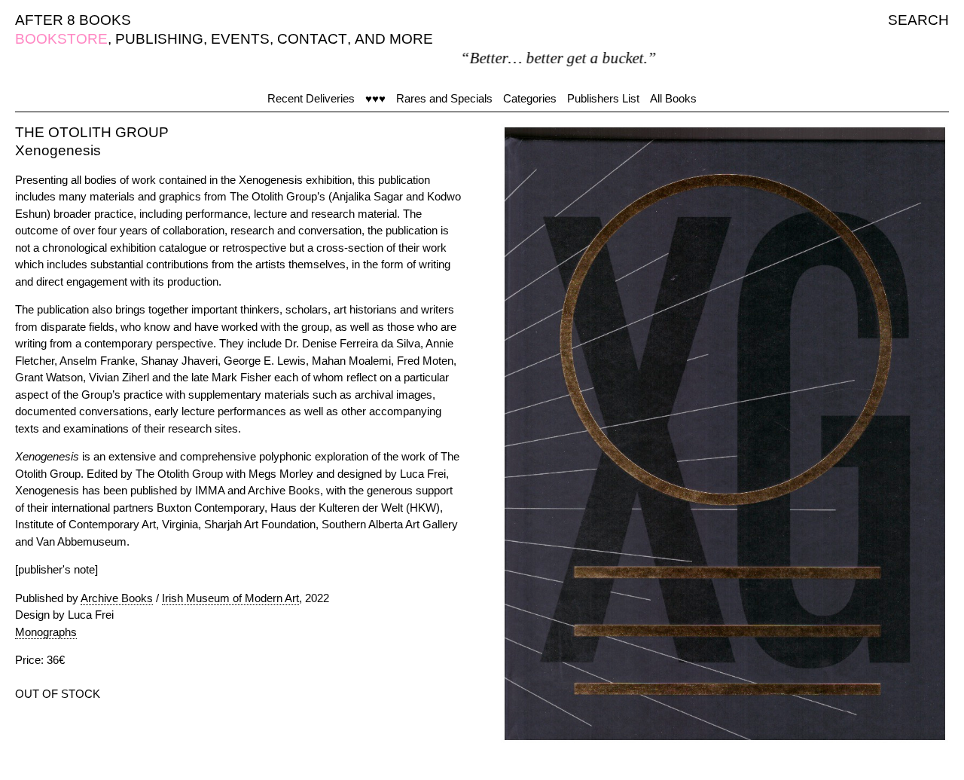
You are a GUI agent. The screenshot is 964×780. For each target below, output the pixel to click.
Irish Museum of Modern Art (230, 598)
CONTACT (312, 39)
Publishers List (603, 98)
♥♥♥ (375, 98)
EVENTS (240, 39)
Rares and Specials (444, 98)
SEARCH (918, 20)
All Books (673, 98)
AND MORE (394, 39)
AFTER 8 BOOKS (73, 20)
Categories (530, 98)
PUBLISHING (159, 39)
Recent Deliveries (311, 98)
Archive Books (117, 598)
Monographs (46, 632)
